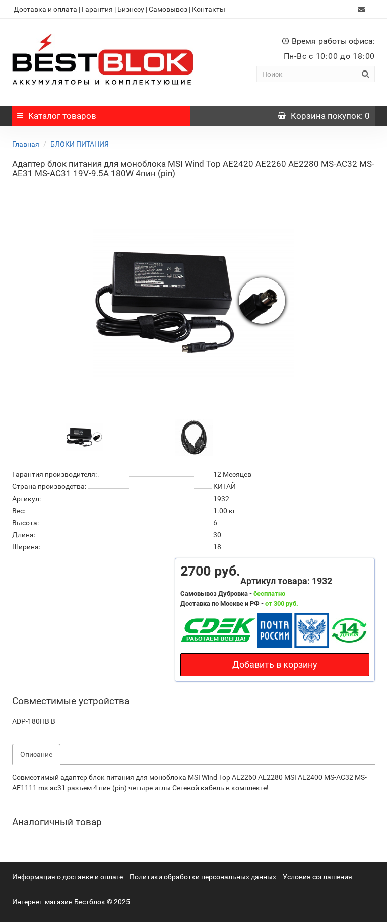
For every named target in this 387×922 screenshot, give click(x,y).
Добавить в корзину (274, 664)
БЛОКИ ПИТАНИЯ (79, 144)
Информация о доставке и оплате (67, 877)
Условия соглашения (317, 877)
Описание (36, 754)
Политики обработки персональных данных (203, 877)
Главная (25, 144)
